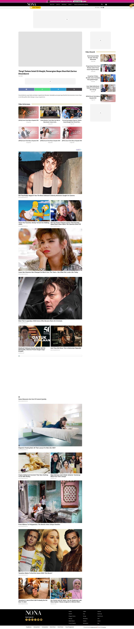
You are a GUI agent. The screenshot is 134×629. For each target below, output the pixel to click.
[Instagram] (97, 7)
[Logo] (31, 4)
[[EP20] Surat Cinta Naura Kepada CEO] (108, 98)
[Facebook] (95, 7)
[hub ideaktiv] (106, 4)
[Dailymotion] (103, 7)
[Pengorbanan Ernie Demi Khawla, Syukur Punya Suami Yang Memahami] (108, 68)
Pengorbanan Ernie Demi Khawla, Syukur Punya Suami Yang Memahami (93, 67)
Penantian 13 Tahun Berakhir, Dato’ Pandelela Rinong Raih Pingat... (93, 77)
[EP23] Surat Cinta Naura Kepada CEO (29, 140)
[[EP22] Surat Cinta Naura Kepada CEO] (50, 133)
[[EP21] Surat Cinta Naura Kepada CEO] (72, 133)
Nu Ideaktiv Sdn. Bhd (94, 627)
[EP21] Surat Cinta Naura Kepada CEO (72, 140)
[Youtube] (102, 7)
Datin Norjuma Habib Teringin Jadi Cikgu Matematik (93, 57)
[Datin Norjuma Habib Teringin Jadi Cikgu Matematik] (108, 58)
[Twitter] (99, 7)
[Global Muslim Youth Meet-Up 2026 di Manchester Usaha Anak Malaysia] (50, 112)
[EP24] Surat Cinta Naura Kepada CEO (29, 120)
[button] (102, 4)
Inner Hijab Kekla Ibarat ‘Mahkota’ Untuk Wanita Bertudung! (92, 88)
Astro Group (104, 627)
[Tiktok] (100, 7)
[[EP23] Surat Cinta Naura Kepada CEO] (28, 133)
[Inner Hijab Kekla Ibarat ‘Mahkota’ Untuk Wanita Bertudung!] (108, 88)
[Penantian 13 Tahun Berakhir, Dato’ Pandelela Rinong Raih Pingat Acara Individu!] (108, 78)
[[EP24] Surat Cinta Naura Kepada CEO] (28, 112)
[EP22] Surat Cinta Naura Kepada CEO (50, 140)
